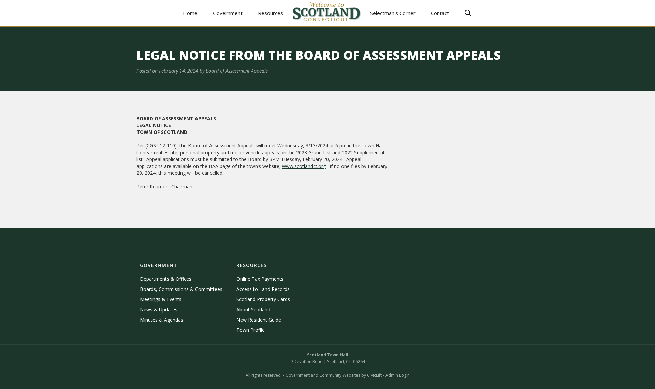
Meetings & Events (160, 299)
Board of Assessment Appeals (237, 70)
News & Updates (158, 309)
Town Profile (250, 330)
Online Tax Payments (259, 279)
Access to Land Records (263, 289)
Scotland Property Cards (263, 299)
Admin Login (397, 375)
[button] (227, 13)
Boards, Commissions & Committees (181, 289)
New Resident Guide (258, 319)
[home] (327, 13)
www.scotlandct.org (304, 166)
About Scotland (253, 309)
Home (190, 13)
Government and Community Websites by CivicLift (334, 375)
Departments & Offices (165, 279)
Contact (440, 13)
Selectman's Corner (393, 13)
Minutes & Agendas (161, 319)
